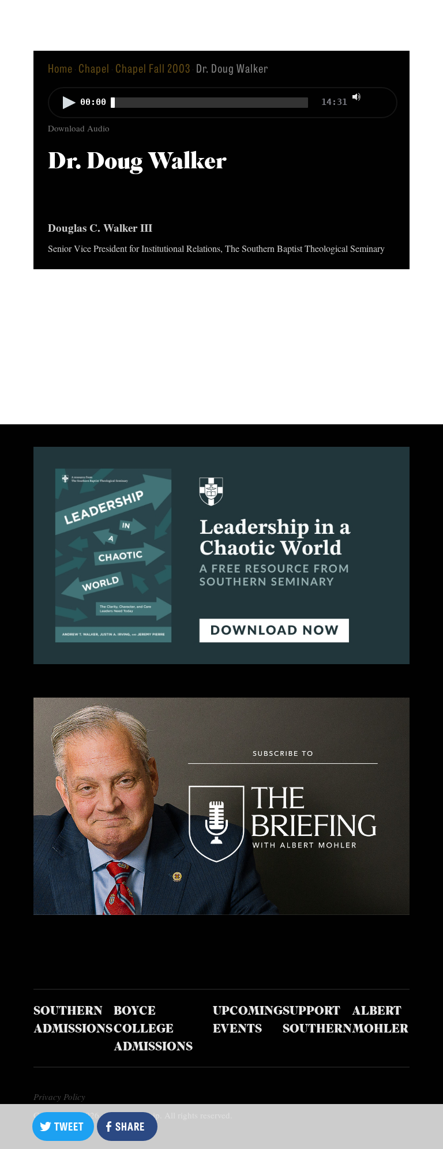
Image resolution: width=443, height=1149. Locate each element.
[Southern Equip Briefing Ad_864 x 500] (221, 910)
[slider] (380, 95)
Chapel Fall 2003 (152, 67)
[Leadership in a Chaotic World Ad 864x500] (221, 660)
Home (60, 67)
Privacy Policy (59, 1096)
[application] (221, 103)
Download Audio (79, 128)
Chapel (94, 67)
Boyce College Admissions (153, 1029)
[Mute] (356, 96)
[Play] (69, 102)
